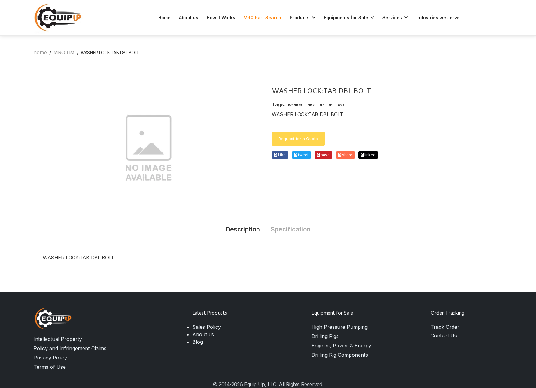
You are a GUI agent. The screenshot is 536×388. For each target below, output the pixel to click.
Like (281, 154)
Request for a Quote (298, 138)
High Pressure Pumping (339, 327)
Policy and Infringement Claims (70, 348)
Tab (321, 105)
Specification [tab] (290, 229)
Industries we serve (438, 17)
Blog (197, 342)
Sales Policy (206, 327)
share (346, 154)
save (325, 154)
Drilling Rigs (325, 336)
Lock (310, 105)
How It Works (221, 17)
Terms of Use (50, 367)
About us (188, 17)
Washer (295, 105)
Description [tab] (243, 229)
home (40, 52)
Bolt (340, 105)
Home (164, 17)
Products (300, 17)
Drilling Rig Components (339, 355)
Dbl (330, 105)
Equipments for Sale (346, 17)
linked (370, 154)
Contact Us (444, 336)
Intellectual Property (58, 339)
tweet (303, 154)
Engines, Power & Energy (341, 345)
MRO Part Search (262, 17)
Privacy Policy (50, 358)
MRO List (63, 52)
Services (392, 17)
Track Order (445, 327)
